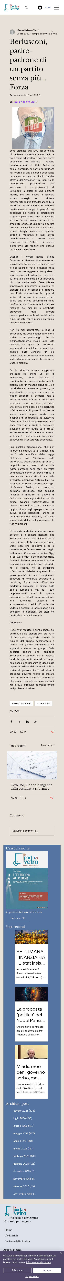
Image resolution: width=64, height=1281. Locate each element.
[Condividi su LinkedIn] (27, 721)
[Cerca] (26, 7)
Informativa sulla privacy (38, 1262)
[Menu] (56, 8)
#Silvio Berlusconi (21, 703)
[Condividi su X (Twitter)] (19, 721)
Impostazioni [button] (32, 1276)
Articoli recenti (12, 1249)
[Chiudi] (59, 1255)
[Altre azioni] (52, 32)
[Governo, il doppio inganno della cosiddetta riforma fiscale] (32, 765)
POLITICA (14, 711)
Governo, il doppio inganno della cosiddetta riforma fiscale (32, 786)
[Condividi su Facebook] (11, 721)
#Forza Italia (43, 703)
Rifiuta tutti (17, 1270)
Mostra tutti (47, 745)
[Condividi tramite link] (35, 721)
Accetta (47, 1270)
